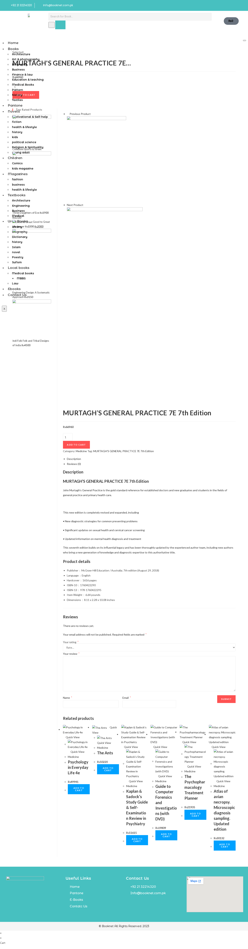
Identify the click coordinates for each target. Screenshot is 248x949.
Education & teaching (28, 79)
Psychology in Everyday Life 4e (78, 767)
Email (126, 697)
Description (74, 458)
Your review (71, 653)
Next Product (75, 204)
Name (67, 697)
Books (13, 49)
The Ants (105, 752)
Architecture (21, 54)
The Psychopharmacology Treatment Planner (194, 787)
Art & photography (26, 59)
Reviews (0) (74, 463)
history (17, 95)
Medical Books (23, 84)
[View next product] (85, 204)
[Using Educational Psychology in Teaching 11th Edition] (105, 255)
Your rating (70, 642)
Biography (19, 64)
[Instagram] (239, 5)
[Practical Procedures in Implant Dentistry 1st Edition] (96, 159)
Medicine (81, 451)
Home (13, 43)
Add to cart (76, 444)
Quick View (72, 737)
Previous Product (80, 113)
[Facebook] (231, 5)
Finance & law (22, 74)
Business (18, 69)
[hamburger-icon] (244, 40)
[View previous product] (68, 113)
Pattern (17, 90)
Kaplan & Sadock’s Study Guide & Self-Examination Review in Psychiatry (137, 807)
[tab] (151, 458)
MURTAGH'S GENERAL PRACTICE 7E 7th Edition (123, 451)
